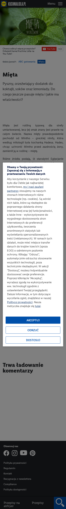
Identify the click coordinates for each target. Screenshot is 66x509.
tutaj (37, 306)
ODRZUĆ (33, 330)
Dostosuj (33, 340)
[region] (33, 254)
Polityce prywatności (20, 302)
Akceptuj (33, 320)
